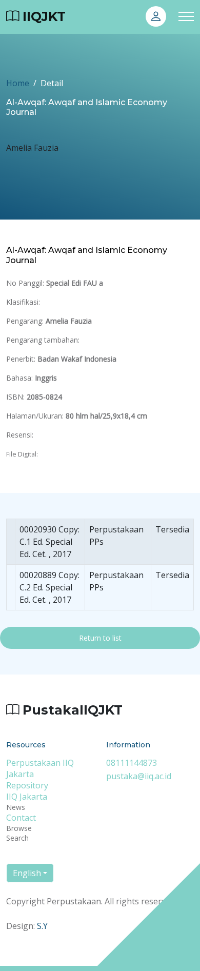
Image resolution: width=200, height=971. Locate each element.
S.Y (42, 926)
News (15, 807)
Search (17, 838)
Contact (21, 817)
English (27, 873)
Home (17, 83)
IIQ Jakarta (26, 796)
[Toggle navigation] (186, 17)
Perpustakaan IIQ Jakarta (40, 768)
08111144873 (131, 762)
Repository (27, 785)
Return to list (100, 638)
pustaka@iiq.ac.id (138, 776)
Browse (19, 828)
